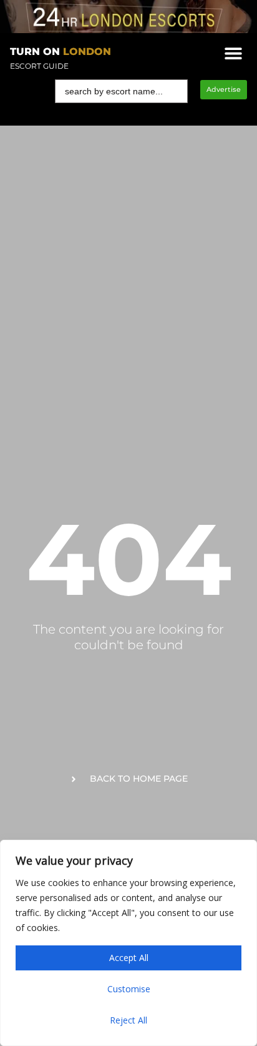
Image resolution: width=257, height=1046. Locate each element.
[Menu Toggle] (233, 53)
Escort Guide (39, 66)
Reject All (128, 1020)
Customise (128, 989)
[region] (128, 943)
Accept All (128, 958)
